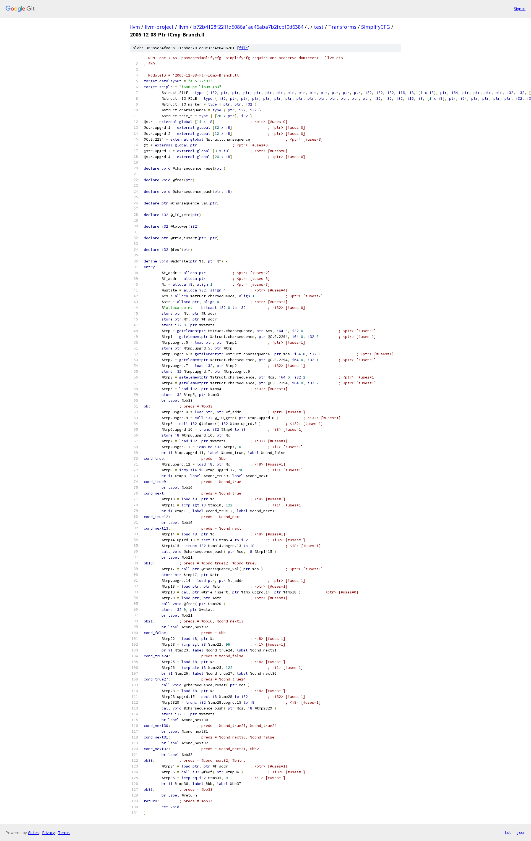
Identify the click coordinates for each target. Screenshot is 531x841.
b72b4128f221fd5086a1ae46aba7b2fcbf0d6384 (248, 26)
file (243, 48)
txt (507, 832)
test (319, 26)
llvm (135, 26)
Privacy (48, 832)
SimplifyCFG (375, 26)
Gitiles (33, 832)
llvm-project (159, 26)
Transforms (342, 26)
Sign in (519, 8)
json (521, 832)
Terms (64, 832)
